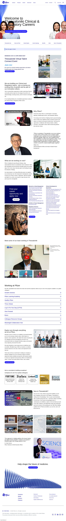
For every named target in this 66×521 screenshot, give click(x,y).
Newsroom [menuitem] (29, 2)
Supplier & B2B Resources (38, 499)
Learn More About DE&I (10, 362)
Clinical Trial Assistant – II (50, 193)
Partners (20, 500)
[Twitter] (53, 515)
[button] (33, 43)
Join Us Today (32, 216)
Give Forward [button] (9, 311)
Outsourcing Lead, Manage (50, 197)
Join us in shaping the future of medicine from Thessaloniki (16, 31)
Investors (50, 2)
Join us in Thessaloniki (33, 467)
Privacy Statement (52, 494)
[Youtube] (62, 515)
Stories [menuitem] (24, 2)
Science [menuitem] (13, 2)
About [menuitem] (34, 2)
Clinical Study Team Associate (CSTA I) (53, 206)
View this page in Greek (10, 49)
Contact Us (59, 2)
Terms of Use (51, 497)
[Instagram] (60, 515)
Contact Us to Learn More (10, 103)
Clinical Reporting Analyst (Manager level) (36, 200)
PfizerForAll (36, 494)
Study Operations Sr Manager (51, 203)
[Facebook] (55, 515)
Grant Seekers (36, 497)
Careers (46, 2)
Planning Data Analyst (32, 204)
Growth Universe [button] (10, 292)
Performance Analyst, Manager (51, 202)
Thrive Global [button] (9, 304)
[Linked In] (58, 515)
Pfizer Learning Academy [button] (12, 296)
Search (55, 2)
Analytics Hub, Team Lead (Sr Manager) (53, 199)
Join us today (16, 199)
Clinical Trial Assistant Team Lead (52, 194)
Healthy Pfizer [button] (9, 300)
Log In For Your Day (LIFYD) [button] (13, 307)
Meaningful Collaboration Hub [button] (14, 322)
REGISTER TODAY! (10, 71)
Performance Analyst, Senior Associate (52, 201)
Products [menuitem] (19, 2)
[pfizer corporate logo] (5, 2)
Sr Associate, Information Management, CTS (53, 189)
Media (19, 496)
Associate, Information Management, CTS (53, 190)
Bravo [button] (6, 315)
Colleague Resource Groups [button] (13, 319)
